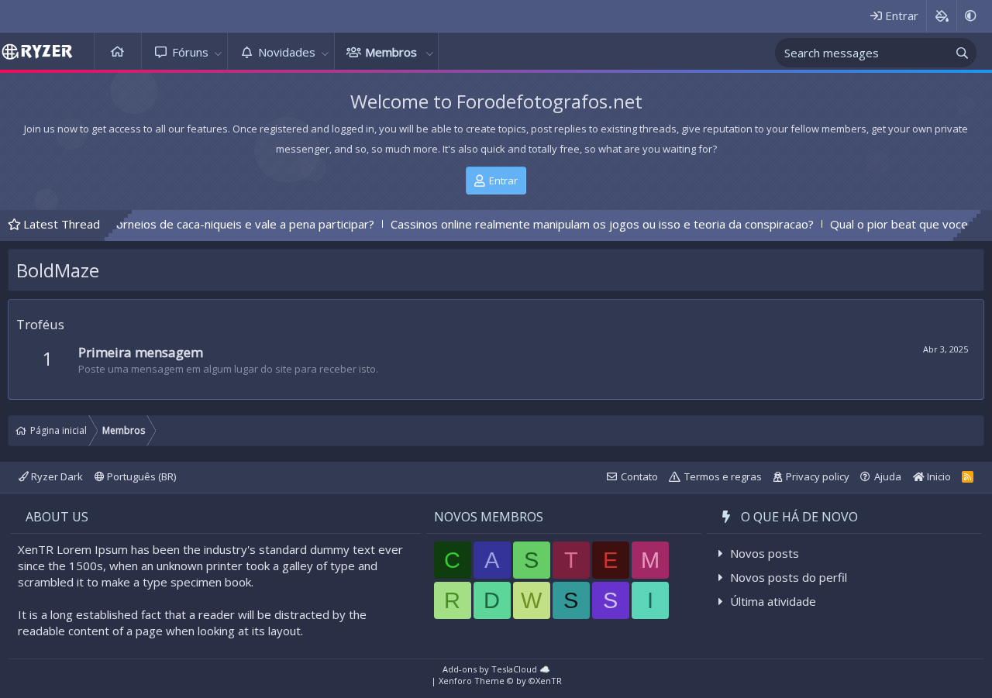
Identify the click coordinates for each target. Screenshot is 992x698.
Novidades (286, 52)
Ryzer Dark (56, 476)
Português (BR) (140, 476)
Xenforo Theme (500, 680)
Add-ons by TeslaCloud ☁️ (496, 669)
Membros (391, 52)
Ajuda (887, 476)
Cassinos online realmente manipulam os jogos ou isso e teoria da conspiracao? (578, 224)
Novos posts (764, 553)
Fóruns (190, 52)
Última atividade (773, 601)
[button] (218, 52)
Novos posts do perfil (788, 577)
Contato (639, 476)
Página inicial (118, 52)
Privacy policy (817, 476)
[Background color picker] (941, 16)
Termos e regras (723, 476)
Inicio (938, 476)
